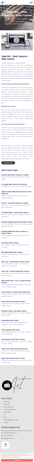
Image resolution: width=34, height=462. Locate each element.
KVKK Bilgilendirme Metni (11, 420)
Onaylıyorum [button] (17, 460)
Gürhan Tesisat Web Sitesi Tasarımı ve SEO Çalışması (16, 193)
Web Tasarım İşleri (17, 21)
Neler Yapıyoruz (8, 407)
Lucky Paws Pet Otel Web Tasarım (13, 301)
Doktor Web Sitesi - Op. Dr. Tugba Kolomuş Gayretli (16, 282)
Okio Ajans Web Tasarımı (10, 243)
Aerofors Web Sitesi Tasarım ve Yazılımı (15, 175)
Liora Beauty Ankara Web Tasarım (13, 339)
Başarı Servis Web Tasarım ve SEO (13, 358)
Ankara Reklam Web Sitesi (10, 330)
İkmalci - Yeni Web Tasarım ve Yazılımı (14, 203)
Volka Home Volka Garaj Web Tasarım (14, 349)
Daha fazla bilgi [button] (15, 457)
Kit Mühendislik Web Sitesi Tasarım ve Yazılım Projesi (14, 232)
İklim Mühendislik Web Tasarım (12, 252)
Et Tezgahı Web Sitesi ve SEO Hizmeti (14, 184)
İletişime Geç (8, 163)
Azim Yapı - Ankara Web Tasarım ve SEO (15, 262)
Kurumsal (7, 404)
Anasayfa (11, 19)
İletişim (6, 422)
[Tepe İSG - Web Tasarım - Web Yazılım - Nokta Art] (4, 2)
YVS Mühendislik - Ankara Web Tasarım (15, 212)
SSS (5, 415)
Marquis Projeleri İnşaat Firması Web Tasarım (17, 222)
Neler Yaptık (21, 19)
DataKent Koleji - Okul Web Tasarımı (14, 311)
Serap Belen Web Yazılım (9, 320)
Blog (5, 417)
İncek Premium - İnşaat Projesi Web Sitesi (15, 292)
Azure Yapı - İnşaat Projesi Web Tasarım (15, 271)
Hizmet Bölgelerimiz (10, 409)
